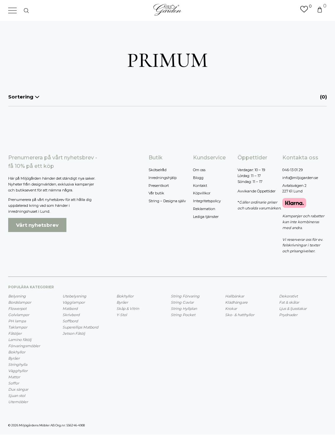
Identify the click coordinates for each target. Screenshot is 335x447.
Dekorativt (288, 296)
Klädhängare (236, 302)
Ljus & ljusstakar (293, 308)
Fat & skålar (289, 302)
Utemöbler (18, 402)
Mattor (14, 377)
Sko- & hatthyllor (239, 315)
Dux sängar (18, 389)
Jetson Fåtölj (73, 333)
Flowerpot (17, 308)
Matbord (70, 308)
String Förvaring (185, 296)
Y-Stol (121, 315)
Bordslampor (19, 302)
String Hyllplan (184, 308)
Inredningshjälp (163, 177)
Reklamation (204, 208)
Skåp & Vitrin (127, 308)
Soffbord (70, 321)
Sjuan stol (16, 395)
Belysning (17, 296)
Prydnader (288, 315)
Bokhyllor (16, 352)
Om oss (199, 170)
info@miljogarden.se (300, 177)
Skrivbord (70, 315)
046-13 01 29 (292, 170)
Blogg (198, 177)
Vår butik (156, 193)
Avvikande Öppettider (256, 191)
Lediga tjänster (206, 216)
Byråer (14, 358)
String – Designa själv (167, 201)
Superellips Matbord (80, 327)
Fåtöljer (15, 333)
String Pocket (183, 315)
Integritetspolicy (207, 201)
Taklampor (17, 327)
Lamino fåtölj (19, 339)
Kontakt (200, 185)
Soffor (13, 383)
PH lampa (17, 321)
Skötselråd (158, 170)
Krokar (231, 308)
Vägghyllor (17, 370)
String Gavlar (182, 302)
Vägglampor (73, 302)
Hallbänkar (234, 296)
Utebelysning (74, 296)
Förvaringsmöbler (24, 346)
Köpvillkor (201, 193)
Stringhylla (17, 364)
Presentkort (159, 185)
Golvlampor (18, 315)
